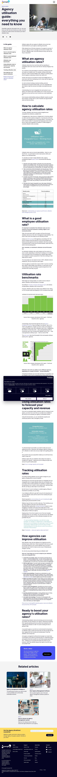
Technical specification (28, 755)
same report (27, 335)
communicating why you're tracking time (40, 499)
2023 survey (30, 238)
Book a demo (15, 751)
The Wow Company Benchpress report (37, 284)
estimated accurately (28, 577)
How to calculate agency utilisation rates (10, 52)
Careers (36, 762)
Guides (36, 755)
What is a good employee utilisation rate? (10, 57)
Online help (26, 751)
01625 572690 (15, 747)
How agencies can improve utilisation (8, 73)
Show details (48, 395)
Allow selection (28, 398)
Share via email (10, 37)
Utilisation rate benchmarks (7, 61)
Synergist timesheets (40, 506)
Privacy (41, 769)
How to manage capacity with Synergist (34, 464)
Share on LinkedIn (3, 37)
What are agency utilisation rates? (8, 48)
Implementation (37, 751)
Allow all (44, 398)
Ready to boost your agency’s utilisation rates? (9, 78)
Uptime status (26, 762)
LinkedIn (49, 747)
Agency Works (35, 159)
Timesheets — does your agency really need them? (36, 530)
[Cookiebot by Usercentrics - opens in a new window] (48, 377)
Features (36, 747)
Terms (44, 769)
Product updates (27, 753)
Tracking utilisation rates (10, 70)
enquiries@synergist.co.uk (17, 749)
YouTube (49, 749)
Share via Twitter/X (6, 37)
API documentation (27, 760)
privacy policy (12, 384)
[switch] (22, 391)
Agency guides (5, 6)
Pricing (36, 749)
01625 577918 (26, 747)
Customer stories (38, 753)
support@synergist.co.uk (28, 749)
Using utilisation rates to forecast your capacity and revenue (10, 66)
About (36, 760)
